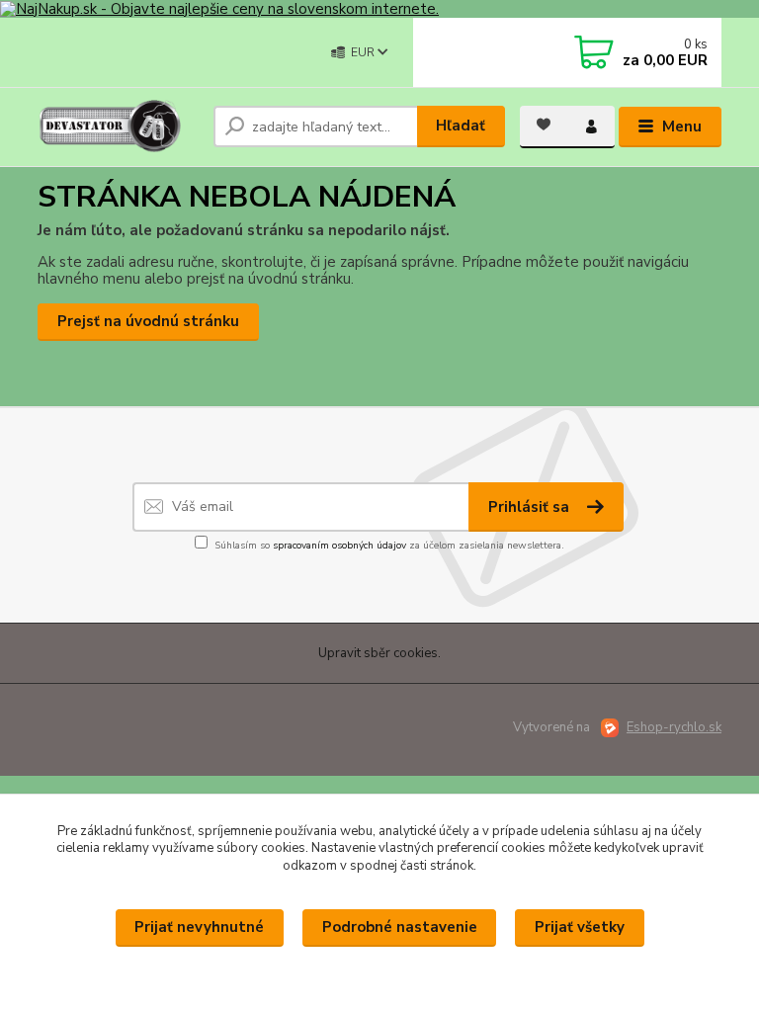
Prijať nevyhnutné (199, 927)
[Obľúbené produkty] (543, 124)
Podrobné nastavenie (399, 927)
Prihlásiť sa (530, 507)
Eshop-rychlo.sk (674, 727)
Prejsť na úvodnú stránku (148, 321)
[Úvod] (118, 126)
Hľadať (460, 125)
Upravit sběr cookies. (379, 653)
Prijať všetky (580, 927)
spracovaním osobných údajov (339, 545)
